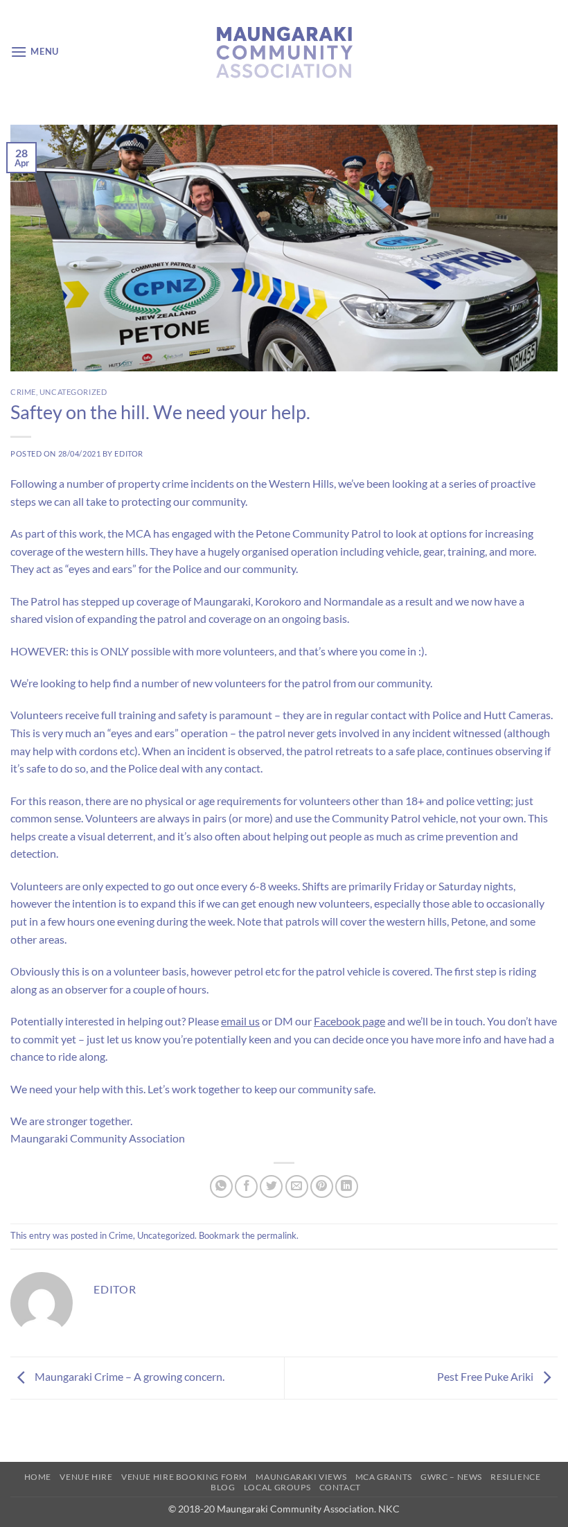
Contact (340, 1487)
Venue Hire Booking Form (184, 1477)
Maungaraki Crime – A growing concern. (128, 1376)
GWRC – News (451, 1477)
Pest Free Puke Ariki (486, 1376)
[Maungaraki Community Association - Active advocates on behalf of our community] (284, 52)
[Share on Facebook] (246, 1186)
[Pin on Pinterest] (321, 1186)
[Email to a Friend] (296, 1186)
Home (37, 1477)
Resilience (515, 1477)
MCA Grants (383, 1477)
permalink (276, 1235)
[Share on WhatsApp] (221, 1186)
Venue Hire (86, 1477)
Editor (128, 453)
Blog (223, 1487)
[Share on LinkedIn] (346, 1186)
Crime (23, 391)
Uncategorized (73, 391)
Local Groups (277, 1487)
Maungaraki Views (301, 1477)
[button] (34, 52)
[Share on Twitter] (271, 1186)
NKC (388, 1509)
